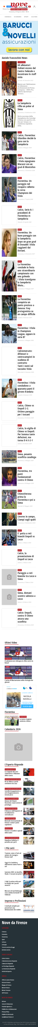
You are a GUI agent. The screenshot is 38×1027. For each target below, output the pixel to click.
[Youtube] (29, 6)
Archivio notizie (6, 950)
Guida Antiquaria (7, 971)
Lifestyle (4, 945)
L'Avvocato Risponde (7, 963)
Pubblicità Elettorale (7, 1014)
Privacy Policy (5, 1012)
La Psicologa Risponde (8, 966)
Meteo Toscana (6, 990)
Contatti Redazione (7, 1004)
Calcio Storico (5, 958)
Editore (4, 1001)
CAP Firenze (5, 993)
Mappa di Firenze (6, 985)
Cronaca (8, 17)
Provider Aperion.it (7, 1006)
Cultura (4, 942)
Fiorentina (5, 937)
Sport (26, 17)
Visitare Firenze (6, 982)
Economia (17, 17)
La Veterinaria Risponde (8, 969)
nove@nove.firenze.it (8, 1017)
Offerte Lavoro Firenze (8, 980)
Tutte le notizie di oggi (8, 947)
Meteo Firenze (6, 988)
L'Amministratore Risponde (9, 961)
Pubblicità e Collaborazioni (9, 1009)
